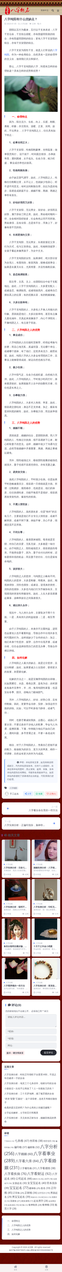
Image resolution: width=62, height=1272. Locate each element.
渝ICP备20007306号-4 (18, 1250)
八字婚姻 (24, 1154)
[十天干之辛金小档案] (46, 929)
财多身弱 (27, 1201)
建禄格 (34, 1188)
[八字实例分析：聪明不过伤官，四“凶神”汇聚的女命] (16, 890)
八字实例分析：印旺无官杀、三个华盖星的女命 (45, 908)
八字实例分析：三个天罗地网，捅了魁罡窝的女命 (29, 1093)
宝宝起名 (18, 1187)
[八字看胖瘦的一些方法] (16, 968)
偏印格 (20, 1147)
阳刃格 (24, 1205)
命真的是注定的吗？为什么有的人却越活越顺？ (28, 1107)
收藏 (41, 794)
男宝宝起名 (21, 1197)
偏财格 (34, 1147)
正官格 (18, 1192)
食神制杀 (35, 1204)
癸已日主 (46, 1197)
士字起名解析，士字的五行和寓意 (21, 1112)
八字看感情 (46, 1168)
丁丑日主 (9, 1141)
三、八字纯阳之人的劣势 (19, 1229)
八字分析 (24, 23)
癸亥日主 (36, 1197)
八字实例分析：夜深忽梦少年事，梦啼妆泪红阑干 (45, 987)
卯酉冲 (36, 1179)
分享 (29, 794)
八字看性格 (28, 1168)
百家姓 (15, 1200)
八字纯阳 (13, 788)
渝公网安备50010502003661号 (40, 1250)
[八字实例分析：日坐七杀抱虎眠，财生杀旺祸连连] (16, 850)
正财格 (31, 1192)
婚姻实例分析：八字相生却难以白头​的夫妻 (45, 869)
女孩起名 (19, 1183)
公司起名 (24, 1178)
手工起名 (14, 793)
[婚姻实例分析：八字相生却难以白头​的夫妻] (46, 850)
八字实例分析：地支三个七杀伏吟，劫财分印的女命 (30, 1083)
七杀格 (22, 1140)
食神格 (48, 1204)
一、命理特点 (13, 1220)
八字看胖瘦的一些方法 (14, 985)
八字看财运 (39, 1173)
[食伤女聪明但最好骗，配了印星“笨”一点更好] (16, 929)
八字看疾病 (15, 1173)
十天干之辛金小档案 (43, 946)
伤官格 (36, 1140)
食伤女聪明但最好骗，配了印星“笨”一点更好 (15, 947)
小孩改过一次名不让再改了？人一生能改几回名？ (29, 1088)
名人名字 (47, 1178)
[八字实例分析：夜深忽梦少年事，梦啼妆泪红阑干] (46, 968)
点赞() (52, 794)
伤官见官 (49, 1141)
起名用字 (41, 1200)
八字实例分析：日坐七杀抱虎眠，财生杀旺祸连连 (15, 869)
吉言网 (30, 1247)
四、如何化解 (13, 1234)
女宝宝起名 (36, 1183)
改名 (45, 1188)
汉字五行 (44, 1193)
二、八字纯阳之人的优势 (19, 1225)
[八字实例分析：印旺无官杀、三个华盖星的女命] (46, 890)
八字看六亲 (27, 1161)
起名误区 (13, 1205)
